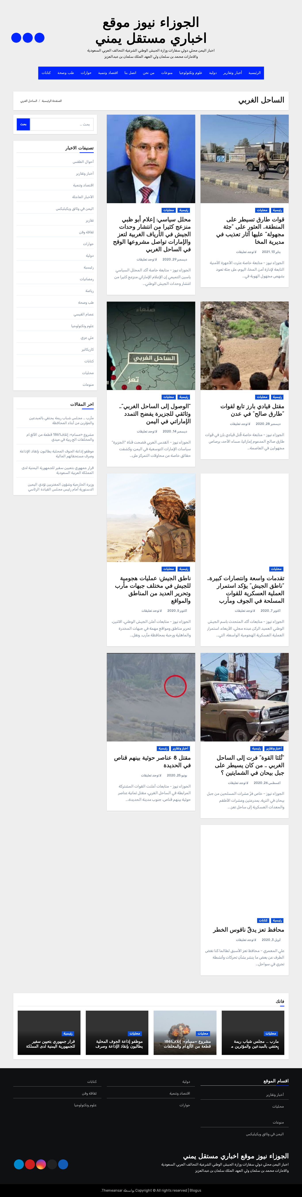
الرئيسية (254, 73)
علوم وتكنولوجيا (191, 73)
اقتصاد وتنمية (108, 73)
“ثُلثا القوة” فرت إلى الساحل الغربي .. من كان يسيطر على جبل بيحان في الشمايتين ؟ (249, 765)
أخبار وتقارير (232, 73)
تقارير (90, 220)
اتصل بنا (130, 73)
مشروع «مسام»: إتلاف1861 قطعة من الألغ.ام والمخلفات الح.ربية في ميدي (187, 1046)
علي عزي (87, 338)
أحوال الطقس (83, 162)
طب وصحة (65, 73)
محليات (262, 210)
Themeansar (112, 1190)
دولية (213, 73)
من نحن (149, 73)
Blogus (195, 1190)
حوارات (86, 73)
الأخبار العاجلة (83, 197)
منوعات (167, 73)
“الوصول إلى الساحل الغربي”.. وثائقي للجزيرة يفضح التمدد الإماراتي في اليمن (155, 414)
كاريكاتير (88, 349)
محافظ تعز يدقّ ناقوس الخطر (248, 930)
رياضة (90, 291)
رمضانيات (87, 279)
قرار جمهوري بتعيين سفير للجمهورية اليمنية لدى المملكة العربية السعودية (50, 1046)
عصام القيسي (84, 314)
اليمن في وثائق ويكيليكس (75, 209)
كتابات (46, 73)
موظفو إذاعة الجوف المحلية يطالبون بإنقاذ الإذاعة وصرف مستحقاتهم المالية (119, 1046)
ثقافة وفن (86, 232)
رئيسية (277, 210)
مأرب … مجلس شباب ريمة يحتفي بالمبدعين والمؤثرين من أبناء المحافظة (253, 1046)
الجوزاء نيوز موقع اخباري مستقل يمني (236, 1156)
